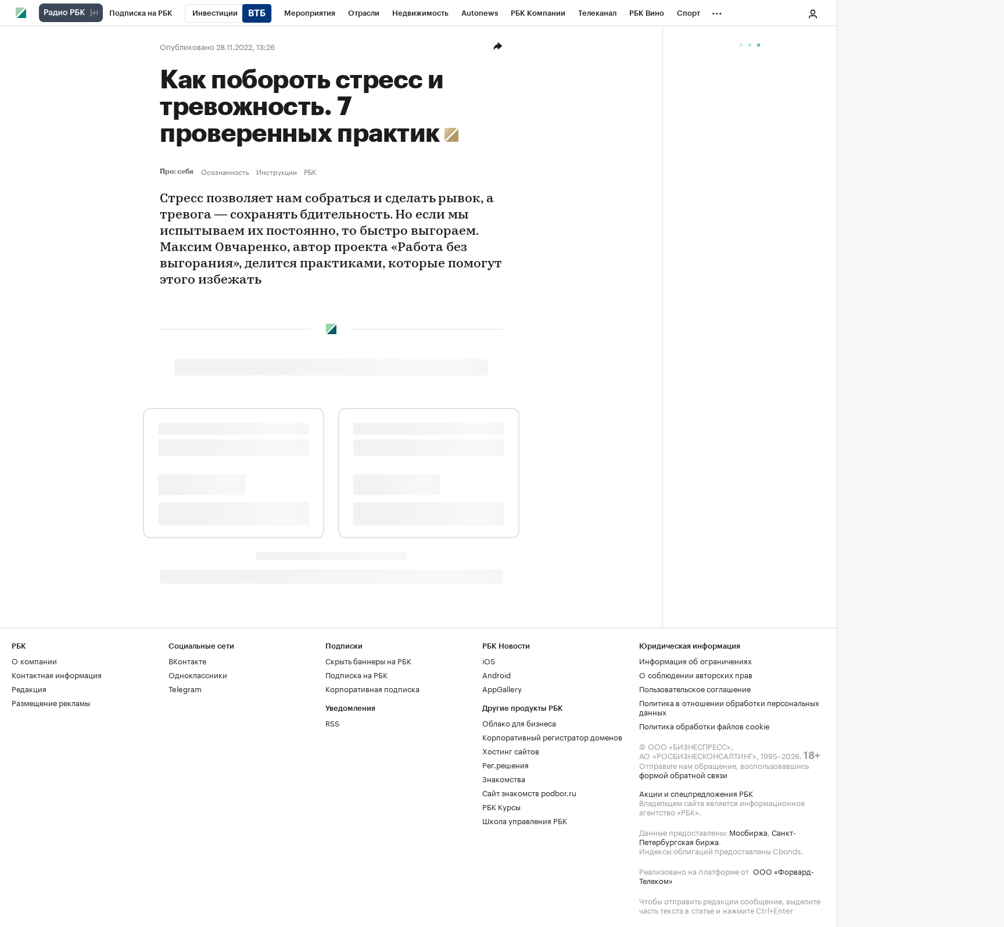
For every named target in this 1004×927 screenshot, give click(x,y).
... (717, 11)
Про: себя (178, 171)
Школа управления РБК (524, 820)
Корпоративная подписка (372, 688)
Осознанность (225, 171)
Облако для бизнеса (519, 722)
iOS (488, 660)
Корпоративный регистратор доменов (552, 736)
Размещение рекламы (51, 702)
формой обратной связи (683, 774)
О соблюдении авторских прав (695, 674)
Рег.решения (505, 764)
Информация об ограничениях (695, 660)
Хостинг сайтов (510, 750)
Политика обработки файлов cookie (704, 725)
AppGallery (502, 688)
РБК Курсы (501, 806)
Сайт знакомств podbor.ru (529, 792)
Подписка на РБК (356, 674)
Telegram (185, 688)
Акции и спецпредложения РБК (696, 793)
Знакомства (503, 778)
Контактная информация (57, 674)
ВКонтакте (187, 660)
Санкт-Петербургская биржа (717, 836)
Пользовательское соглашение (695, 688)
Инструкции (276, 171)
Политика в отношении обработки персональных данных (729, 706)
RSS (332, 722)
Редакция (29, 688)
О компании (34, 660)
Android (496, 674)
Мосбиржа (748, 831)
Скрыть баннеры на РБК (368, 660)
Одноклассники (197, 674)
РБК (310, 171)
